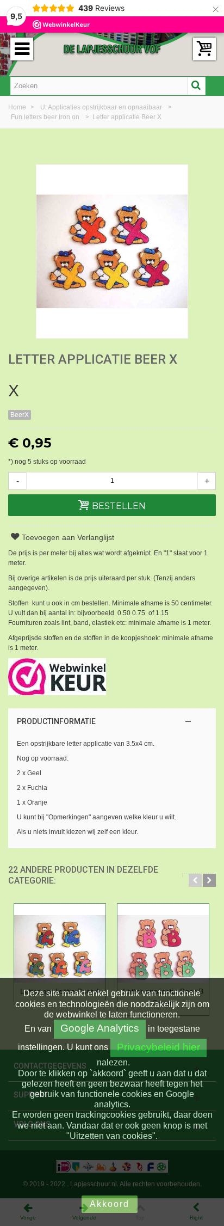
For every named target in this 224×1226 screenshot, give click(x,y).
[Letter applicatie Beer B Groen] (163, 943)
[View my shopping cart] (204, 49)
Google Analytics (99, 1028)
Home (18, 107)
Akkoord (109, 1204)
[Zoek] (196, 86)
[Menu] (21, 49)
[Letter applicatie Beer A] (59, 943)
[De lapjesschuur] (112, 48)
